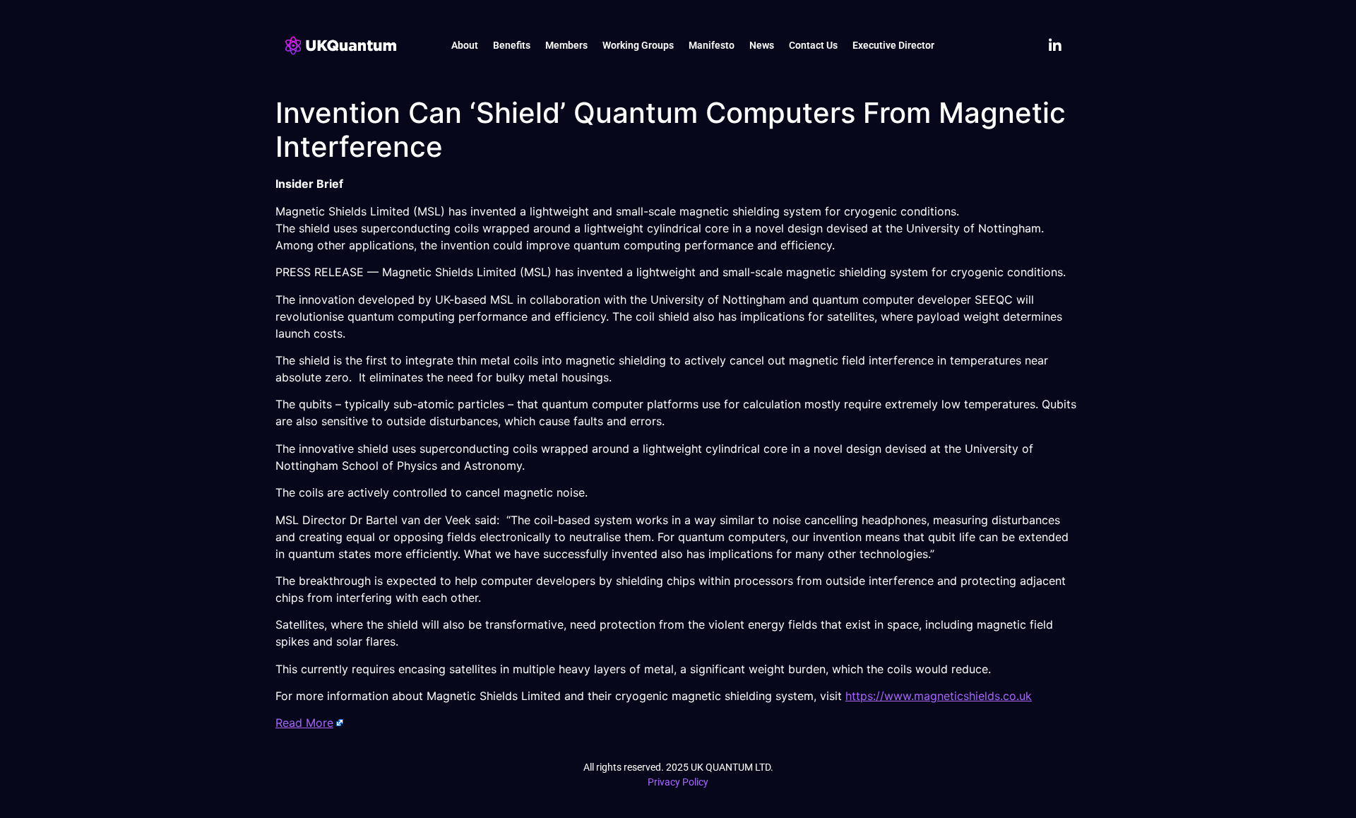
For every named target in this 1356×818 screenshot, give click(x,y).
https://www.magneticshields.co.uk (938, 696)
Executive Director (893, 45)
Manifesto (711, 45)
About (464, 45)
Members (566, 45)
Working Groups (638, 45)
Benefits (511, 45)
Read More (304, 723)
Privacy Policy (678, 782)
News (761, 45)
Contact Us (813, 45)
